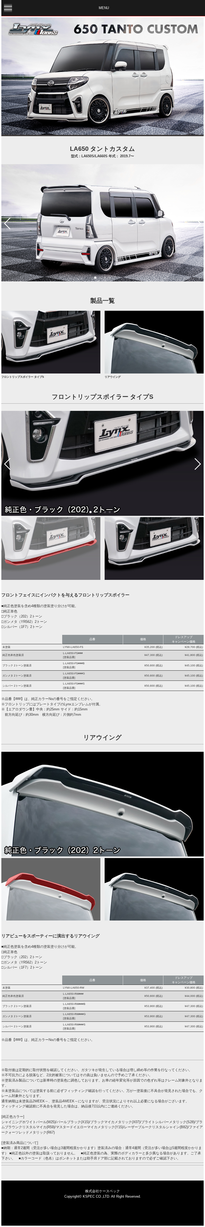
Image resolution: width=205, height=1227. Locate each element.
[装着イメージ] (154, 579)
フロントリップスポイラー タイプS (22, 376)
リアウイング (113, 376)
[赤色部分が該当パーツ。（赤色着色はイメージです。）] (50, 579)
